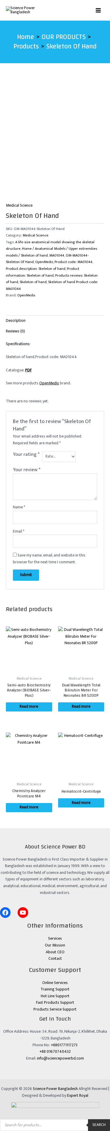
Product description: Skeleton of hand (35, 269)
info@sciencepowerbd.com (60, 1058)
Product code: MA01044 (73, 262)
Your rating (26, 454)
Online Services (55, 983)
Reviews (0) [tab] (15, 331)
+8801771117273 (64, 1045)
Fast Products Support (55, 1002)
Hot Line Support (55, 996)
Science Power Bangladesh (55, 1089)
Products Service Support (55, 1009)
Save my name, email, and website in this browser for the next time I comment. (49, 558)
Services (55, 938)
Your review (26, 470)
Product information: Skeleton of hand (42, 272)
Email (18, 531)
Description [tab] (16, 320)
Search (99, 1125)
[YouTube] (23, 912)
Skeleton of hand (33, 282)
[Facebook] (5, 912)
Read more (29, 706)
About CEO (55, 952)
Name (19, 507)
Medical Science (19, 205)
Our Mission (55, 945)
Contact (55, 958)
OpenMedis (44, 262)
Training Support (55, 989)
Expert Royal (77, 1095)
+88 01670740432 (55, 1051)
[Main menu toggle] (98, 10)
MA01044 (56, 255)
